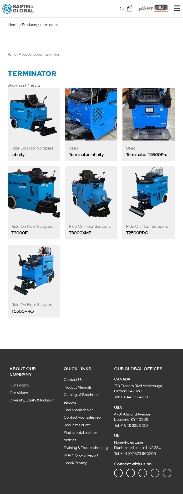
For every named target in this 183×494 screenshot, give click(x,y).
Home (12, 54)
